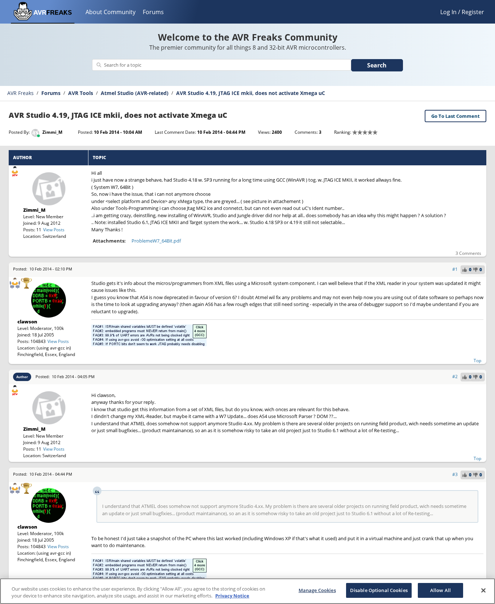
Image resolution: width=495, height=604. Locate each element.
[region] (247, 591)
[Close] (483, 590)
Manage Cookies (317, 590)
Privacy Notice (232, 596)
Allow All (440, 590)
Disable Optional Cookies (379, 590)
